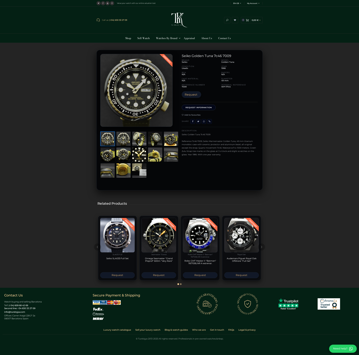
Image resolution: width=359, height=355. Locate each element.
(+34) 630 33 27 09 (118, 20)
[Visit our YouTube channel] (107, 3)
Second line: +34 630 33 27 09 (19, 308)
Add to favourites (192, 115)
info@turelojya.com (14, 312)
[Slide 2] (181, 284)
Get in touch (217, 330)
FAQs (231, 330)
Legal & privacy (247, 330)
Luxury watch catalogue (117, 330)
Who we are (199, 330)
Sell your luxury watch (147, 330)
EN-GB (236, 3)
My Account (252, 3)
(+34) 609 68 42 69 (18, 305)
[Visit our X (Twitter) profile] (98, 3)
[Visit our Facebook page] (103, 3)
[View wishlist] (235, 20)
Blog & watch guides (176, 330)
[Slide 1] (178, 284)
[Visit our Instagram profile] (112, 3)
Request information (199, 107)
